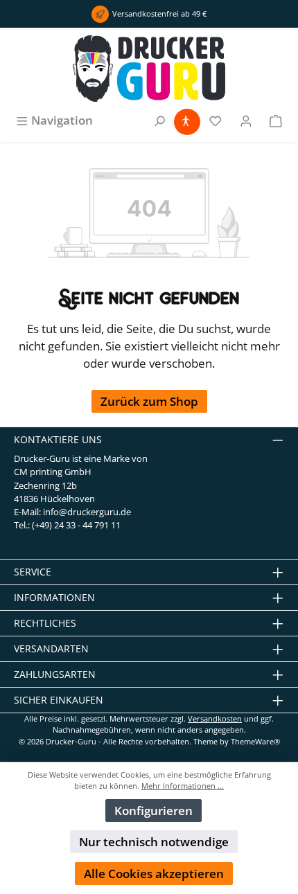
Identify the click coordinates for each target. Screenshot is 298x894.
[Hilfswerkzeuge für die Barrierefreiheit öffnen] (186, 120)
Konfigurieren (153, 811)
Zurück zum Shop (149, 401)
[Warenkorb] (276, 120)
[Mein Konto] (246, 120)
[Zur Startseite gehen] (149, 68)
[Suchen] (159, 120)
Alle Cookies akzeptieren (154, 874)
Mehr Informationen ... (182, 785)
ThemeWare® (255, 741)
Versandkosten (215, 718)
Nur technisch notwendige (154, 842)
